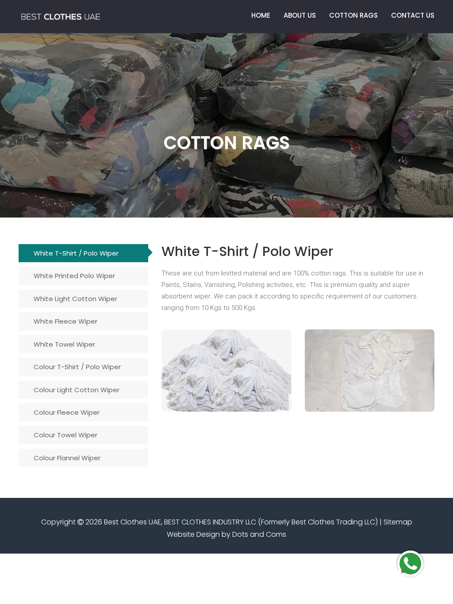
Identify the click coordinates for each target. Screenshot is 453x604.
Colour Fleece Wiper (67, 412)
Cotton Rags (353, 15)
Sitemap (398, 522)
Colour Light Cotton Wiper (76, 389)
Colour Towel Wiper (65, 435)
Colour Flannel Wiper (67, 458)
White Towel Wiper (64, 344)
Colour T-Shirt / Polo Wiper (77, 366)
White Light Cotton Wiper (75, 298)
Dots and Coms (259, 534)
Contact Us (412, 15)
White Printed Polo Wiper (74, 275)
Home (260, 15)
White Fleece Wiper (65, 321)
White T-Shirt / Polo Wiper (76, 253)
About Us (300, 15)
